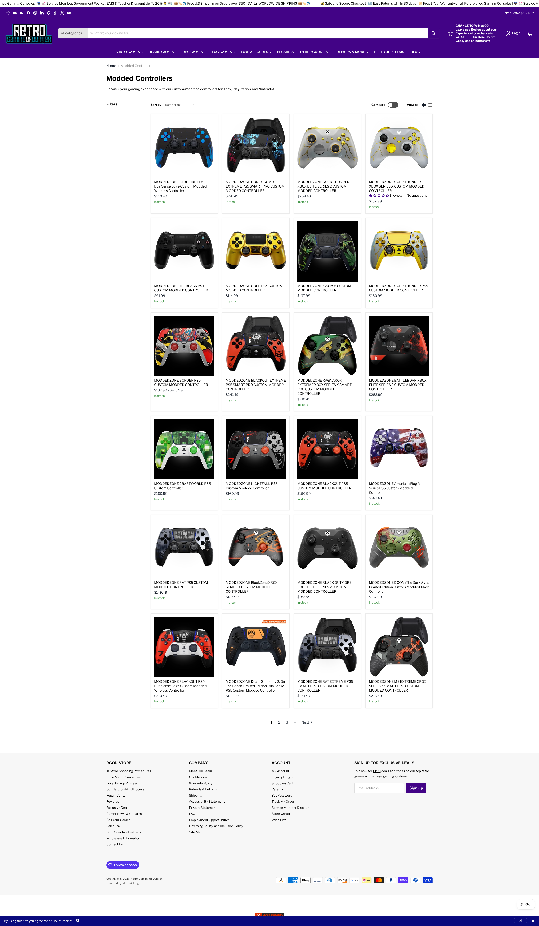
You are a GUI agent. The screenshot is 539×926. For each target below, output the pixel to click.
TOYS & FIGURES (255, 52)
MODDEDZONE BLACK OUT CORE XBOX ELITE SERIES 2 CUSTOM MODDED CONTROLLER (324, 587)
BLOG (415, 52)
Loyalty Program (284, 777)
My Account (280, 771)
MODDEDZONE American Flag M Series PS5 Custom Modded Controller (395, 488)
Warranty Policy (200, 783)
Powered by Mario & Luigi (122, 883)
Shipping (195, 795)
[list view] (430, 105)
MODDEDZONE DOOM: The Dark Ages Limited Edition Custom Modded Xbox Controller (399, 587)
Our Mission (198, 777)
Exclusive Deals (117, 808)
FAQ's (193, 814)
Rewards (112, 802)
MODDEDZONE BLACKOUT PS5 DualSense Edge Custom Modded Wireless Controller (180, 686)
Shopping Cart (282, 783)
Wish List (279, 820)
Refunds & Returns (203, 789)
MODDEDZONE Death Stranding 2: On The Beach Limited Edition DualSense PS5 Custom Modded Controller (255, 686)
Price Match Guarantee (123, 777)
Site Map (195, 832)
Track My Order (283, 802)
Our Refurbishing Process (125, 789)
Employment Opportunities (209, 820)
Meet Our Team (200, 771)
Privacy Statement (203, 808)
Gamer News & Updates (124, 814)
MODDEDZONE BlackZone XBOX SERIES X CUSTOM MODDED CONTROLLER (252, 587)
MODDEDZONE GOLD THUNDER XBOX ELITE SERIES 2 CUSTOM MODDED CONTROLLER (323, 186)
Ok (520, 921)
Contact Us (114, 844)
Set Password (282, 795)
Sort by (156, 105)
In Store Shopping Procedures (128, 771)
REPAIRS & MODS (351, 52)
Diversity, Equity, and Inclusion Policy (216, 826)
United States (516, 13)
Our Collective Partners (123, 832)
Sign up (416, 788)
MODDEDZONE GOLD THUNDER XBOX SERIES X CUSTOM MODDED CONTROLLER (396, 186)
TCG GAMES (222, 52)
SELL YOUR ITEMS (389, 52)
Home (111, 66)
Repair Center (116, 795)
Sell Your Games (118, 820)
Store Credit (281, 814)
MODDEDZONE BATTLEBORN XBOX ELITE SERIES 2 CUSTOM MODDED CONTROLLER (398, 384)
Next (306, 722)
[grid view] (424, 105)
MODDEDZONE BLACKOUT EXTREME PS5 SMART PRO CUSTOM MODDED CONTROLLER (256, 384)
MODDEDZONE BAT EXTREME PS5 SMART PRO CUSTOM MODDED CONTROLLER (325, 686)
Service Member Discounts (292, 808)
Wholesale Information (123, 838)
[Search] (433, 33)
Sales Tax (113, 826)
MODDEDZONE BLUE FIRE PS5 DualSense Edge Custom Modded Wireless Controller (180, 186)
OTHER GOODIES (314, 52)
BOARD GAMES (162, 52)
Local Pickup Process (122, 783)
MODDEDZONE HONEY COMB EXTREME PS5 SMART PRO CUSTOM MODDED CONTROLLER (255, 186)
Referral (278, 789)
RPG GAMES (193, 52)
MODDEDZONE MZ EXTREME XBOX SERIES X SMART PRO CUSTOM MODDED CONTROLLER (397, 686)
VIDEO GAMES (128, 52)
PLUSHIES (285, 52)
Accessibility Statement (207, 802)
